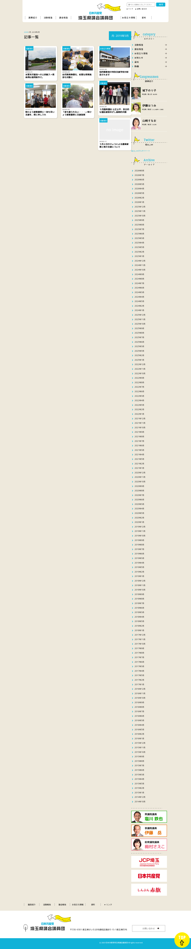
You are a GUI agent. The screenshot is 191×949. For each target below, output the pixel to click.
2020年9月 (139, 486)
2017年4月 (139, 671)
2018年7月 (139, 603)
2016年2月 (139, 734)
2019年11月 (140, 531)
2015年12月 (140, 743)
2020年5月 (139, 504)
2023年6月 (139, 342)
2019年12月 (140, 526)
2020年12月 (140, 472)
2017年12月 (140, 635)
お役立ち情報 (78, 904)
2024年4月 (139, 297)
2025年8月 (139, 224)
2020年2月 (139, 517)
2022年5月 (139, 396)
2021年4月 (139, 454)
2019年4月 (139, 563)
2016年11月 (140, 693)
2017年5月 (139, 666)
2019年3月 (139, 567)
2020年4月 (139, 508)
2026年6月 (139, 179)
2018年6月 (139, 608)
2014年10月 (140, 801)
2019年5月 (139, 558)
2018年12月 (140, 581)
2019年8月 (139, 544)
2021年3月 (139, 459)
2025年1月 (139, 256)
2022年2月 (139, 409)
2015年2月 (139, 788)
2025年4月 (139, 242)
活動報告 (47, 904)
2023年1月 (139, 360)
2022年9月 (139, 378)
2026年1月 (139, 202)
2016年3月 (139, 729)
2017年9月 (139, 648)
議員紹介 (32, 904)
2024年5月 (139, 292)
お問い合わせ (148, 928)
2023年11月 (140, 319)
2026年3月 (139, 193)
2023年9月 (139, 328)
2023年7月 (139, 337)
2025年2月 (139, 252)
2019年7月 (139, 549)
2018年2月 (139, 626)
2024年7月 (139, 283)
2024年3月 (139, 301)
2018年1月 (139, 630)
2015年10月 (140, 752)
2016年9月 (139, 702)
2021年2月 (139, 463)
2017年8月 (139, 653)
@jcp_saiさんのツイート (140, 151)
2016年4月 (139, 725)
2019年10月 (140, 535)
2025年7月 (139, 229)
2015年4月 (139, 779)
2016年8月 (139, 707)
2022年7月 (139, 387)
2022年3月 (139, 405)
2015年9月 (139, 756)
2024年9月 (139, 274)
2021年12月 (140, 418)
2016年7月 (139, 711)
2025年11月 (140, 211)
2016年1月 (139, 738)
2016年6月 (139, 716)
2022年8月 (139, 382)
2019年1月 (139, 576)
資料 (93, 904)
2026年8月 (139, 170)
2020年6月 (139, 499)
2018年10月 (140, 589)
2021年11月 (140, 423)
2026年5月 (139, 184)
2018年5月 (139, 612)
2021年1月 (139, 468)
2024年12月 (140, 261)
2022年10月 (140, 373)
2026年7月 (139, 175)
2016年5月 (139, 720)
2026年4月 (139, 188)
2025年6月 (139, 233)
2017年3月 (139, 675)
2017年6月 (139, 662)
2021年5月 (139, 450)
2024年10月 (140, 270)
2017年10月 (140, 644)
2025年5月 (139, 238)
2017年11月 (140, 639)
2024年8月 (139, 279)
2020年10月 (140, 481)
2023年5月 (139, 346)
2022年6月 (139, 391)
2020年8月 (139, 490)
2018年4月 (139, 617)
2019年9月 (139, 540)
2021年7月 (139, 441)
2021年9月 (139, 432)
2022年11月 (140, 369)
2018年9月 (139, 594)
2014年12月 (140, 797)
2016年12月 (140, 689)
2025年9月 (139, 220)
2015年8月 (139, 761)
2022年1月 (139, 414)
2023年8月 (139, 333)
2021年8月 (139, 436)
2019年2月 (139, 572)
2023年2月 (139, 355)
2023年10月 (140, 324)
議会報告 (62, 904)
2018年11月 (140, 585)
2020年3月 (139, 513)
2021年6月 (139, 445)
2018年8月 (139, 598)
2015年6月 (139, 770)
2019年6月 (139, 553)
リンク (109, 904)
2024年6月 (139, 287)
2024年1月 (139, 310)
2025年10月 (140, 215)
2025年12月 (140, 206)
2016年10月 (140, 698)
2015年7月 (139, 765)
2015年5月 (139, 774)
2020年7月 (139, 495)
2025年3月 (139, 247)
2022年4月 (139, 400)
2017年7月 (139, 657)
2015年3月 (139, 783)
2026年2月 (139, 197)
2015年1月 (139, 792)
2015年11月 (140, 747)
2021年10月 (140, 427)
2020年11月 (140, 477)
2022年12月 (140, 364)
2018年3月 (139, 621)
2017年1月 (139, 684)
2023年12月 (140, 315)
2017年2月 (139, 680)
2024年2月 (139, 306)
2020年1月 (139, 522)
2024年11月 (140, 265)
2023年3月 (139, 351)
